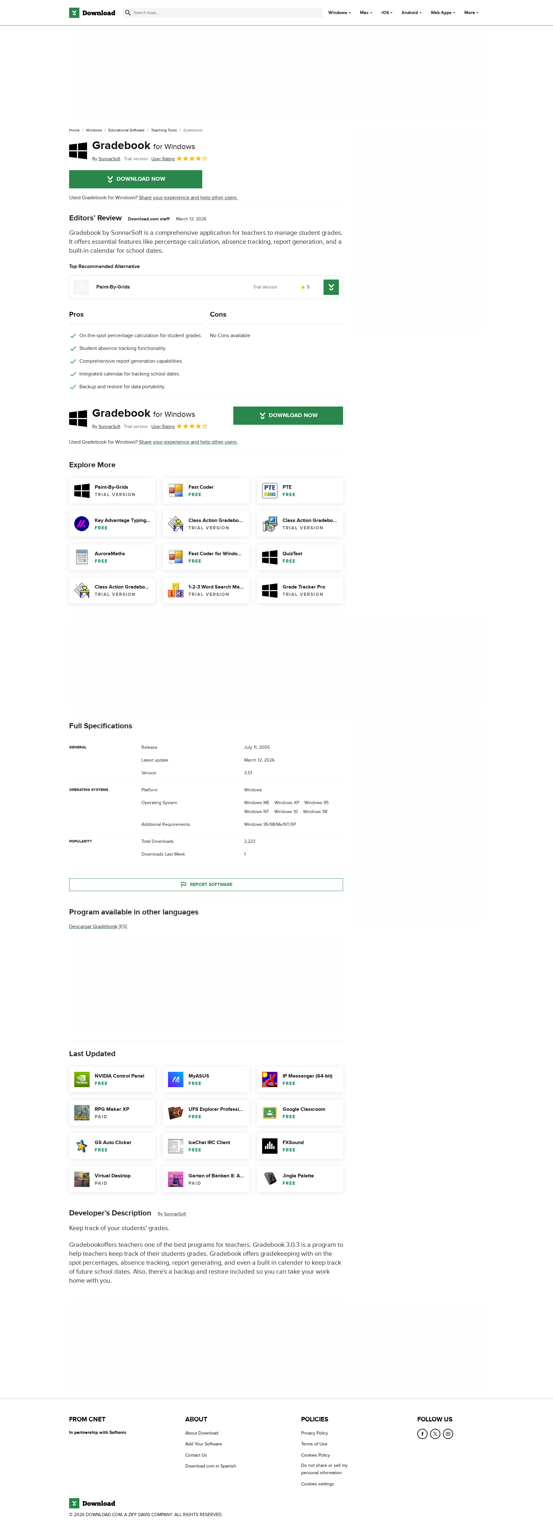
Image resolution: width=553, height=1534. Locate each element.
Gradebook (143, 145)
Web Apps (441, 13)
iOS (385, 13)
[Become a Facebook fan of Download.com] (422, 1434)
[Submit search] (128, 13)
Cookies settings (317, 1484)
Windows (337, 13)
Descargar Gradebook (93, 926)
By (106, 159)
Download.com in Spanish (210, 1466)
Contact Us (196, 1455)
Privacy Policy (314, 1433)
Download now (140, 179)
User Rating (163, 159)
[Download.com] (92, 13)
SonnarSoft (175, 1214)
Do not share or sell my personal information (324, 1469)
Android (410, 13)
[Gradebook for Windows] (78, 151)
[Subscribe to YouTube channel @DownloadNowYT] (448, 1434)
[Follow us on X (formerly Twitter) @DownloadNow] (435, 1434)
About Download (201, 1433)
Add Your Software (203, 1444)
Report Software (211, 884)
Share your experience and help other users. (188, 197)
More (469, 12)
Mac (364, 13)
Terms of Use (314, 1444)
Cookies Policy (315, 1455)
